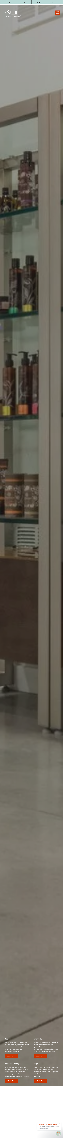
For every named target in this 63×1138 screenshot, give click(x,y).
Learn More (11, 1056)
